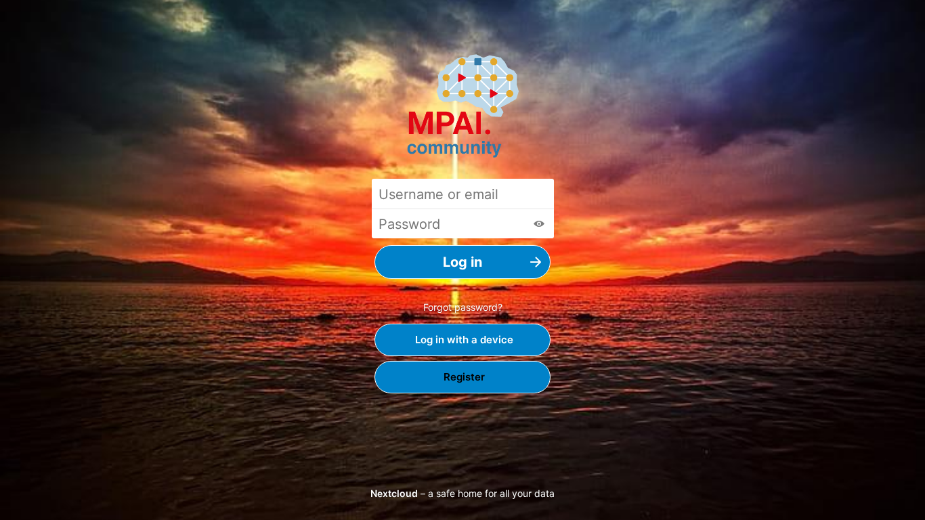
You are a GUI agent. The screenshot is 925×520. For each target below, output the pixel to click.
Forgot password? (462, 307)
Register (463, 376)
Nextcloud (394, 493)
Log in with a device (462, 339)
